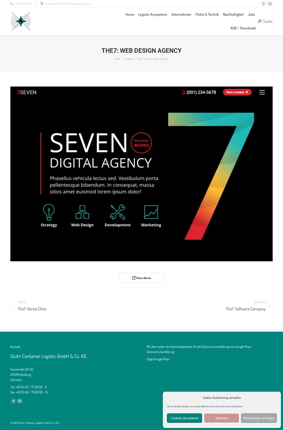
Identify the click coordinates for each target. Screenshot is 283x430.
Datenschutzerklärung (160, 352)
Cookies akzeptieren (184, 418)
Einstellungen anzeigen (259, 418)
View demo (143, 278)
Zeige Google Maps (158, 359)
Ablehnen (221, 418)
